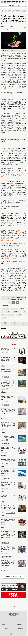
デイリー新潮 (20, 88)
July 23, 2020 (9, 208)
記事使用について (20, 620)
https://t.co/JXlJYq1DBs (18, 172)
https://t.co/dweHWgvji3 (7, 240)
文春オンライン (12, 88)
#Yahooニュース (20, 230)
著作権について (20, 624)
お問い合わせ (20, 628)
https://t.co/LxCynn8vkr (11, 258)
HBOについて (7, 620)
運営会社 (7, 628)
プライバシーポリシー (6, 624)
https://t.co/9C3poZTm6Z (7, 203)
